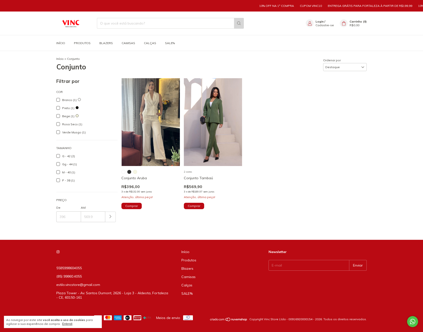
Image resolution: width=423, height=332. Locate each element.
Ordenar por (332, 60)
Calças (150, 43)
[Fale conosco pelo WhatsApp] (412, 321)
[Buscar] (239, 23)
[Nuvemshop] (229, 320)
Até (83, 207)
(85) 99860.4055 (69, 276)
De (58, 207)
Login (320, 21)
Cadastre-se (325, 25)
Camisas (128, 43)
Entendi (67, 324)
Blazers (106, 43)
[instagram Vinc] (58, 252)
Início (60, 43)
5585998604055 (69, 268)
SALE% (170, 43)
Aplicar (110, 217)
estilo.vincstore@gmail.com (78, 284)
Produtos (82, 43)
